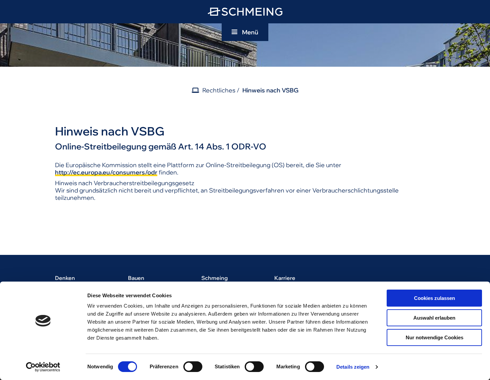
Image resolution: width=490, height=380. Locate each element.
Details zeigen (352, 367)
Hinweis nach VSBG (270, 90)
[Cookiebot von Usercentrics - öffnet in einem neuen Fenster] (43, 367)
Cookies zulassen (434, 298)
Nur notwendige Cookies (434, 337)
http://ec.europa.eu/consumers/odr (106, 172)
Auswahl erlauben (434, 318)
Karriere (284, 278)
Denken (65, 278)
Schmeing (214, 278)
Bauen (136, 278)
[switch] (192, 366)
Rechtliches (218, 90)
